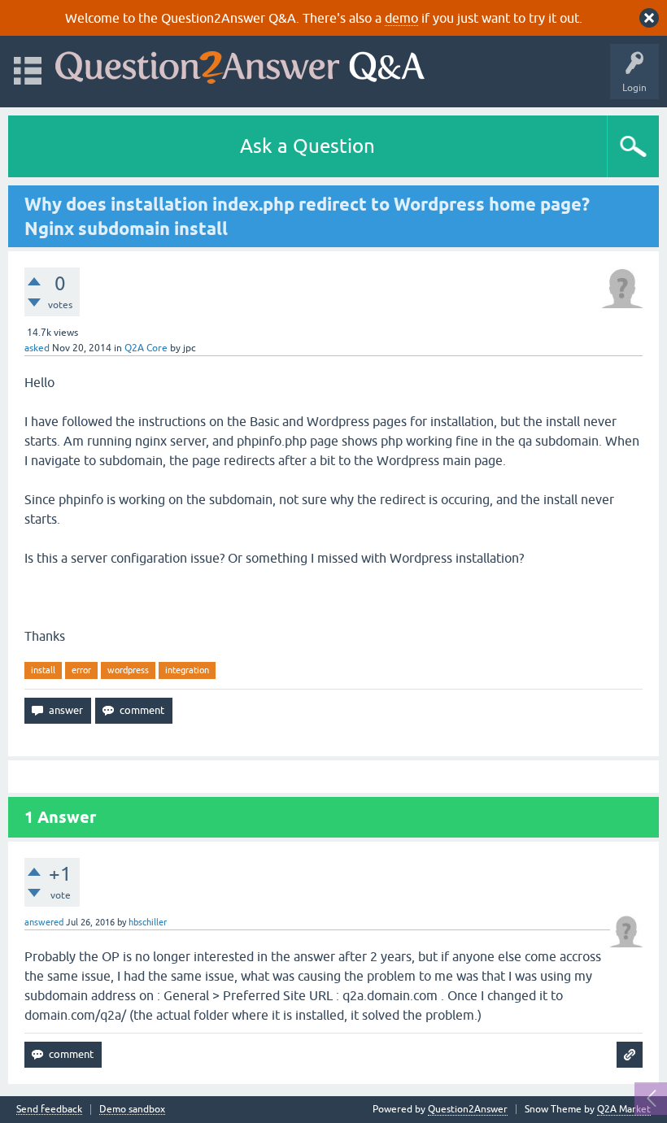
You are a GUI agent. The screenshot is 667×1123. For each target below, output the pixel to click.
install (43, 670)
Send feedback (49, 1109)
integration (187, 670)
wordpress (128, 670)
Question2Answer (468, 1109)
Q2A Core (146, 348)
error (81, 670)
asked (37, 348)
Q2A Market (624, 1109)
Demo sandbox (132, 1109)
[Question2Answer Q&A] (240, 64)
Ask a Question (307, 146)
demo (401, 18)
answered (43, 922)
